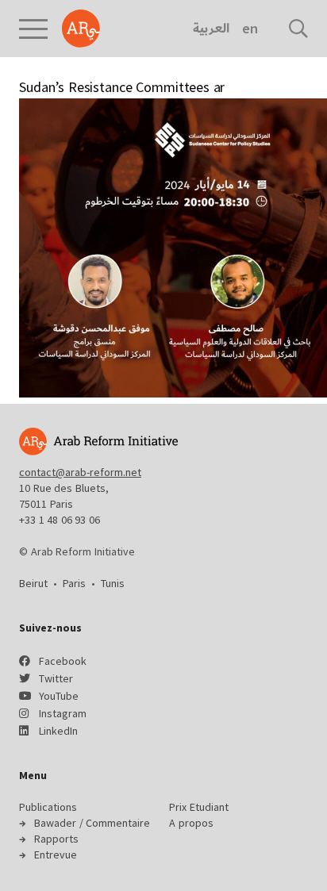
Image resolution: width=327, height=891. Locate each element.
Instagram (63, 713)
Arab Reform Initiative (81, 29)
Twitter (56, 678)
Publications (48, 807)
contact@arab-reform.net (80, 472)
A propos (191, 823)
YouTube (59, 696)
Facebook (63, 661)
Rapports (56, 838)
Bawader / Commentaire (92, 823)
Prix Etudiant (199, 807)
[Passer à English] (249, 28)
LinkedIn (58, 731)
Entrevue (55, 854)
